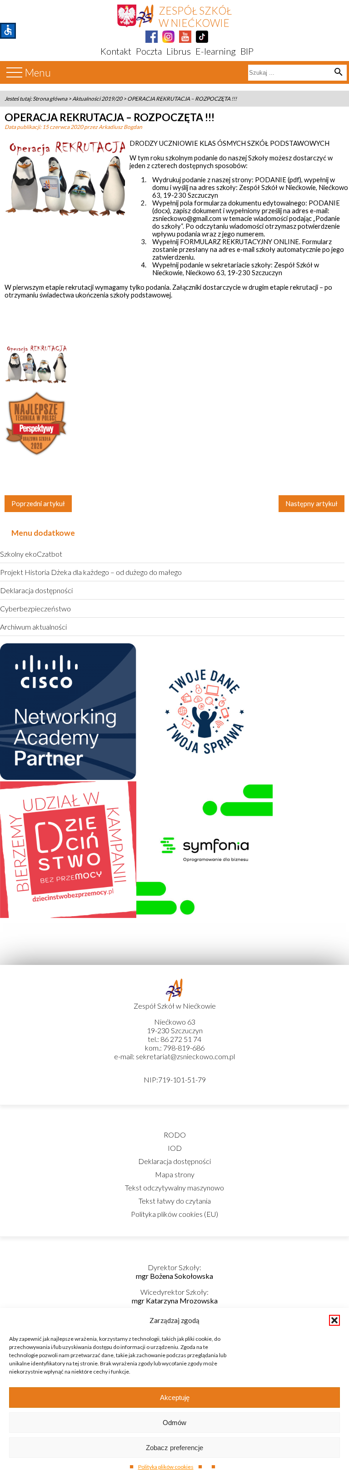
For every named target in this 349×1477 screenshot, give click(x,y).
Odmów (174, 1422)
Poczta (149, 51)
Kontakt (115, 51)
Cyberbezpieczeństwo (35, 608)
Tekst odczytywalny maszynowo (174, 1187)
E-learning (215, 51)
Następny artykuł (311, 504)
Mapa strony (174, 1174)
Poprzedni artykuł (38, 504)
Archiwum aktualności (33, 626)
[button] (334, 1320)
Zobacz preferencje (174, 1447)
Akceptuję (174, 1397)
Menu (38, 73)
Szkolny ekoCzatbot (31, 553)
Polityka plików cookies (166, 1466)
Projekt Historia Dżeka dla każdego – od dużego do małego (91, 572)
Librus (178, 51)
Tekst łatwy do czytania (175, 1200)
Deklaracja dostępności (36, 590)
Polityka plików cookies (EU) (174, 1214)
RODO (175, 1134)
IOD (175, 1148)
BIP (247, 51)
